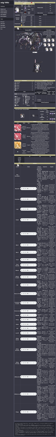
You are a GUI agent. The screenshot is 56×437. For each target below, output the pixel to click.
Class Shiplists (3, 14)
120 (20, 93)
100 (18, 93)
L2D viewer (3, 23)
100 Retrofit (27, 93)
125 (23, 93)
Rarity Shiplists (3, 16)
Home (15, 1)
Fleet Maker (3, 25)
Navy (22, 12)
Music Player (3, 27)
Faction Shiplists (4, 12)
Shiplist (19, 1)
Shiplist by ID (3, 9)
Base (16, 93)
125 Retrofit (24, 95)
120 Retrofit (32, 93)
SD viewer (2, 21)
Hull (22, 9)
